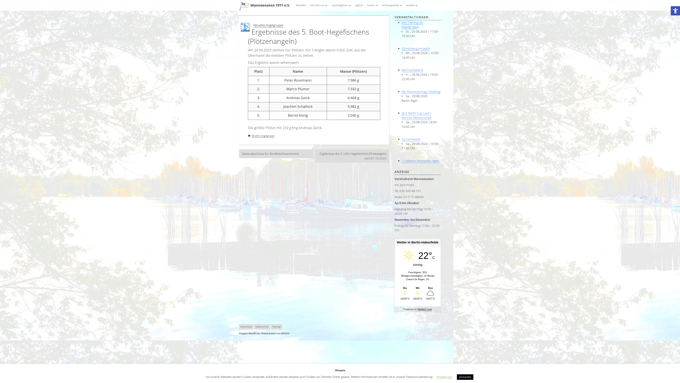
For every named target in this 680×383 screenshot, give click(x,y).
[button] (675, 11)
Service (371, 5)
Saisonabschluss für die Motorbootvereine (270, 154)
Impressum (246, 326)
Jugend (359, 5)
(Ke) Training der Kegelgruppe (413, 24)
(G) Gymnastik (411, 139)
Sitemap (276, 326)
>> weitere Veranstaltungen (420, 161)
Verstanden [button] (465, 377)
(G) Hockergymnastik (415, 48)
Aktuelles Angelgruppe (268, 25)
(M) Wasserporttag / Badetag (421, 92)
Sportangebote (340, 5)
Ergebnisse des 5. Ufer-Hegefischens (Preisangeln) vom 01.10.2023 (352, 156)
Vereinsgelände (390, 5)
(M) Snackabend (412, 70)
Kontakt (410, 5)
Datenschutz (262, 326)
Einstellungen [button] (444, 377)
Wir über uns (317, 5)
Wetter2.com (425, 309)
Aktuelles (301, 5)
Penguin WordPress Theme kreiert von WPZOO (264, 333)
